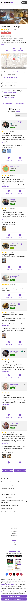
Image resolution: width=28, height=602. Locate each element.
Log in (24, 2)
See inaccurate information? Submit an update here (12, 501)
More (2, 44)
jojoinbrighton (14, 351)
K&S (11, 200)
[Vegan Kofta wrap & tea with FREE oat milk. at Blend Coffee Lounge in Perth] (4, 335)
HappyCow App (14, 551)
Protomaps (8, 67)
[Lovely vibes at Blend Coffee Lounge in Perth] (4, 456)
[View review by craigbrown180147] (5, 245)
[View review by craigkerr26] (5, 278)
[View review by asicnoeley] (5, 168)
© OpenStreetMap (16, 67)
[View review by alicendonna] (5, 305)
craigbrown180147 (15, 244)
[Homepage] (8, 2)
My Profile (14, 528)
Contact (14, 544)
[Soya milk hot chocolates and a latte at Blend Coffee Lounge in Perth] (4, 408)
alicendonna (14, 304)
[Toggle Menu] (1, 2)
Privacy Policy (10, 585)
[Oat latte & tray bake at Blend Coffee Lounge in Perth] (4, 151)
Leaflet (4, 67)
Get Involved (14, 537)
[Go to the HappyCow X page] (14, 574)
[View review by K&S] (5, 201)
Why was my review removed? (10, 482)
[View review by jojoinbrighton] (5, 353)
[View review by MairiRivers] (5, 386)
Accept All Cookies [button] (14, 596)
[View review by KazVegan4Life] (5, 124)
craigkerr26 (13, 276)
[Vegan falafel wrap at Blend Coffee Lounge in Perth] (9, 456)
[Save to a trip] (22, 11)
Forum (14, 533)
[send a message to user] (21, 122)
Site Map (14, 548)
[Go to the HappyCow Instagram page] (21, 574)
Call (7, 50)
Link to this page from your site (10, 505)
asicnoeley (13, 167)
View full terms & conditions (9, 512)
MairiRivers (13, 384)
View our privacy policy (7, 488)
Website (14, 50)
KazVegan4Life (14, 122)
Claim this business (9, 97)
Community (14, 526)
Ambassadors (14, 530)
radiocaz (18, 111)
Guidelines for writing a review (9, 485)
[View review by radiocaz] (5, 425)
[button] (14, 59)
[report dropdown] (25, 123)
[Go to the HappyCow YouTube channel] (10, 574)
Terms (3, 585)
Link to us (14, 546)
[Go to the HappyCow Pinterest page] (17, 574)
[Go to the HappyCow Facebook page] (7, 574)
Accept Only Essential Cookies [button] (14, 599)
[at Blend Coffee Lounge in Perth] (4, 228)
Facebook (20, 50)
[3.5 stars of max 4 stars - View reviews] (4, 29)
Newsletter (14, 535)
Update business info (10, 93)
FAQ (14, 542)
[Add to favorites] (26, 11)
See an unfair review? (7, 509)
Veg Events (14, 531)
